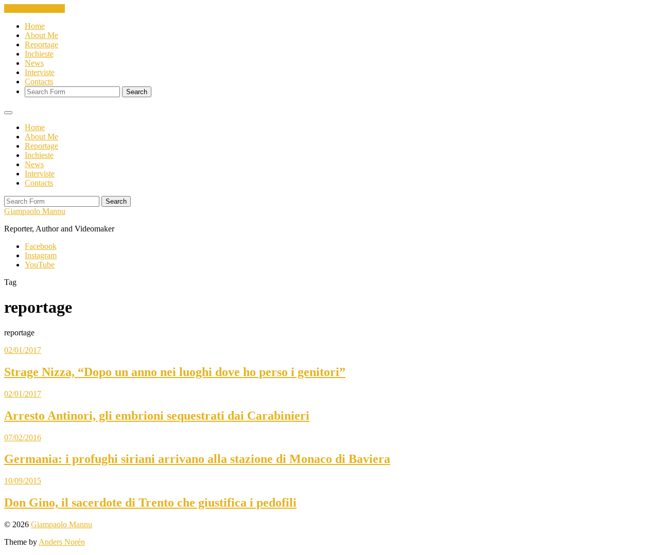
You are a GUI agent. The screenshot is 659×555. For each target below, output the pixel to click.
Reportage (41, 44)
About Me (41, 35)
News (34, 63)
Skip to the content (34, 8)
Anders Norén (62, 542)
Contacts (39, 81)
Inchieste (39, 53)
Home (35, 26)
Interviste (40, 72)
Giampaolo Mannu (34, 211)
